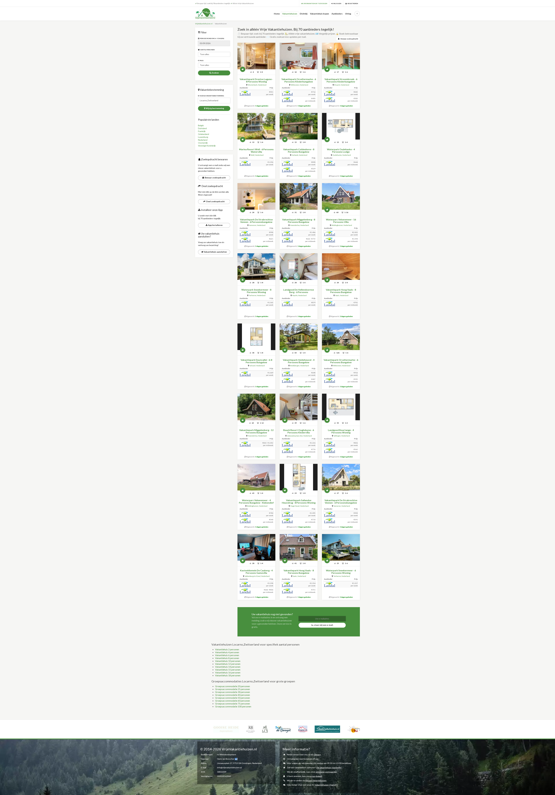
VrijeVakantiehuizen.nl (203, 24)
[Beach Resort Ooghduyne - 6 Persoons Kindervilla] (299, 407)
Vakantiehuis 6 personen (227, 655)
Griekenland (203, 134)
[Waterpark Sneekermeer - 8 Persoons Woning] (256, 266)
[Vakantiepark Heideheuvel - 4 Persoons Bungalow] (299, 336)
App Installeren (215, 225)
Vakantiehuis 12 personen (227, 663)
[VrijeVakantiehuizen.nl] (211, 13)
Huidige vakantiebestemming (211, 96)
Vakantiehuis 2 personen (227, 649)
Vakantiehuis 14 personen (227, 666)
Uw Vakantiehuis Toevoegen (315, 3)
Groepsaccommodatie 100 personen (233, 706)
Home (277, 13)
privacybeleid (316, 776)
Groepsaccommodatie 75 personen (232, 703)
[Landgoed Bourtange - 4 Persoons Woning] (341, 407)
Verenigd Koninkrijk (207, 145)
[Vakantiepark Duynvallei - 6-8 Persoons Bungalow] (256, 336)
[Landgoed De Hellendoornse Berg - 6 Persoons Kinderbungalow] (299, 266)
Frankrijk (202, 131)
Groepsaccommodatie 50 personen (232, 697)
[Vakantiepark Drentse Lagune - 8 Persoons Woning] (256, 56)
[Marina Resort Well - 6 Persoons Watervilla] (256, 126)
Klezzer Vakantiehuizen (315, 780)
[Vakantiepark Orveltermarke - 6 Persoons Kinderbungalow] (299, 56)
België (201, 125)
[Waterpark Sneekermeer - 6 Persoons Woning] (341, 547)
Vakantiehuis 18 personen (227, 675)
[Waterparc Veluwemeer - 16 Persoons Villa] (341, 196)
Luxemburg (203, 137)
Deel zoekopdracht (215, 201)
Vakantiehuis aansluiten (215, 252)
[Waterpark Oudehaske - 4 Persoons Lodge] (341, 126)
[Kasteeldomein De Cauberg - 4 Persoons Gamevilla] (256, 547)
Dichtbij (303, 13)
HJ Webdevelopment (226, 754)
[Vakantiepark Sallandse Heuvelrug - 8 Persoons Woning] (299, 477)
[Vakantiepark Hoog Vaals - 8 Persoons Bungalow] (341, 266)
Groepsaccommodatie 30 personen (232, 692)
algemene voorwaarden (326, 772)
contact (317, 754)
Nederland (202, 140)
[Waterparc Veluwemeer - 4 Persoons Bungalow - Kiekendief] (256, 477)
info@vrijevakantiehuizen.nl (229, 767)
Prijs (201, 60)
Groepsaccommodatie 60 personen (232, 700)
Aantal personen (207, 50)
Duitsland (202, 128)
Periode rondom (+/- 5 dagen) (211, 38)
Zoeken (215, 72)
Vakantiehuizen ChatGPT (326, 785)
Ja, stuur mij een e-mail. (322, 625)
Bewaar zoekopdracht (215, 177)
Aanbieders (337, 13)
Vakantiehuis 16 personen (227, 672)
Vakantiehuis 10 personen (227, 661)
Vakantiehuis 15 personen (227, 669)
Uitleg (348, 13)
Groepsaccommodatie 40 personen (232, 694)
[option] (212, 729)
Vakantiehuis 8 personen (227, 658)
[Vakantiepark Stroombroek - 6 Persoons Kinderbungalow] (341, 56)
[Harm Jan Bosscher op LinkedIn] (236, 759)
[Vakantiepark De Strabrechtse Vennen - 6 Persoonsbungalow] (256, 196)
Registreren (352, 3)
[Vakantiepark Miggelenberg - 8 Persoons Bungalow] (299, 196)
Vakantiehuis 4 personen (227, 652)
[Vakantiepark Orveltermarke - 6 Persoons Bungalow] (341, 336)
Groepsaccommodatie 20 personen (232, 686)
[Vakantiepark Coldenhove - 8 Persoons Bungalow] (299, 126)
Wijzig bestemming (214, 108)
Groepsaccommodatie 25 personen (232, 689)
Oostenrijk (203, 143)
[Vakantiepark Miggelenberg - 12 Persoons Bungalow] (256, 407)
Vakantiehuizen (289, 13)
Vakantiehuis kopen (319, 13)
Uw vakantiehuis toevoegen (329, 767)
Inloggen (337, 3)
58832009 (221, 772)
